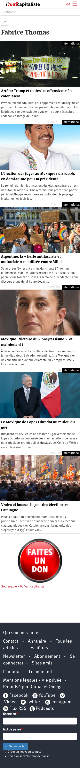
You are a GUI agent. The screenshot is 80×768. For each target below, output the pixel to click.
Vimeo (10, 702)
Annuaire (37, 641)
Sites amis (42, 663)
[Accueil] (20, 4)
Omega (56, 687)
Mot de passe (12, 729)
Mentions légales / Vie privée (32, 680)
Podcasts (45, 708)
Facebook (18, 695)
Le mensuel (40, 672)
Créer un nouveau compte (24, 752)
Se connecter (17, 746)
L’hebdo (11, 672)
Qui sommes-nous (21, 633)
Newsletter (14, 656)
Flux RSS (17, 708)
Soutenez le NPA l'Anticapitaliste (23, 586)
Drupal (36, 687)
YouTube (47, 695)
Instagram (61, 702)
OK (4, 22)
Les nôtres (37, 648)
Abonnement (47, 656)
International (71, 43)
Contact (10, 641)
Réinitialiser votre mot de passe (28, 756)
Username (10, 714)
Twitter (33, 702)
